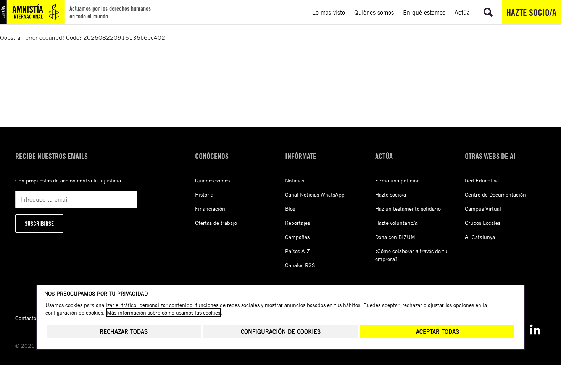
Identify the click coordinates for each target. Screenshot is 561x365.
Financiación (210, 208)
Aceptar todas (437, 331)
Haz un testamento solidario (408, 208)
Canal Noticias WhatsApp (315, 194)
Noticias (294, 180)
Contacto (25, 318)
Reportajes (297, 223)
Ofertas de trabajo (216, 223)
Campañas (297, 237)
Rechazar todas (124, 331)
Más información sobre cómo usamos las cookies (163, 312)
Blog (290, 208)
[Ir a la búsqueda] (488, 12)
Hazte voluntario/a (396, 223)
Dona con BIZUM (395, 237)
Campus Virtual (483, 208)
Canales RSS (300, 265)
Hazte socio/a (531, 12)
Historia (204, 194)
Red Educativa (482, 180)
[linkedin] (535, 329)
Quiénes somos (212, 180)
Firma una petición (397, 180)
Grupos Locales (482, 223)
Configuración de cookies (281, 331)
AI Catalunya (480, 237)
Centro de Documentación (495, 194)
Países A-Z (297, 251)
